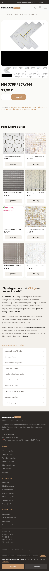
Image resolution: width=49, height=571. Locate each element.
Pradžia (3, 14)
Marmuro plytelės (8, 465)
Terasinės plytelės (9, 458)
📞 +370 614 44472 (8, 434)
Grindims (13, 107)
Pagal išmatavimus (9, 504)
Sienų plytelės (7, 454)
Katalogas (6, 514)
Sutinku (13, 566)
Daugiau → (5, 561)
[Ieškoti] (35, 8)
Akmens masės (7, 469)
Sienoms (27, 109)
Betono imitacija (8, 490)
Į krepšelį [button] (13, 164)
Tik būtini (36, 566)
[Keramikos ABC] (10, 7)
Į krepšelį (18, 97)
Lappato (5, 472)
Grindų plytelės (8, 451)
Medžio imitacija (8, 486)
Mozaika (10, 14)
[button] (44, 24)
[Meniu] (45, 8)
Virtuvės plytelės (8, 462)
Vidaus (16, 14)
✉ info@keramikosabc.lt (11, 437)
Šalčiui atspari (18, 109)
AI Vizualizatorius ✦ (9, 518)
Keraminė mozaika (24, 107)
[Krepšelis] (40, 8)
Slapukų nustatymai (23, 555)
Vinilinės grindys (8, 500)
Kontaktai (6, 521)
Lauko (34, 107)
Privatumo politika (9, 525)
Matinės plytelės (8, 497)
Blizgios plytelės (8, 493)
